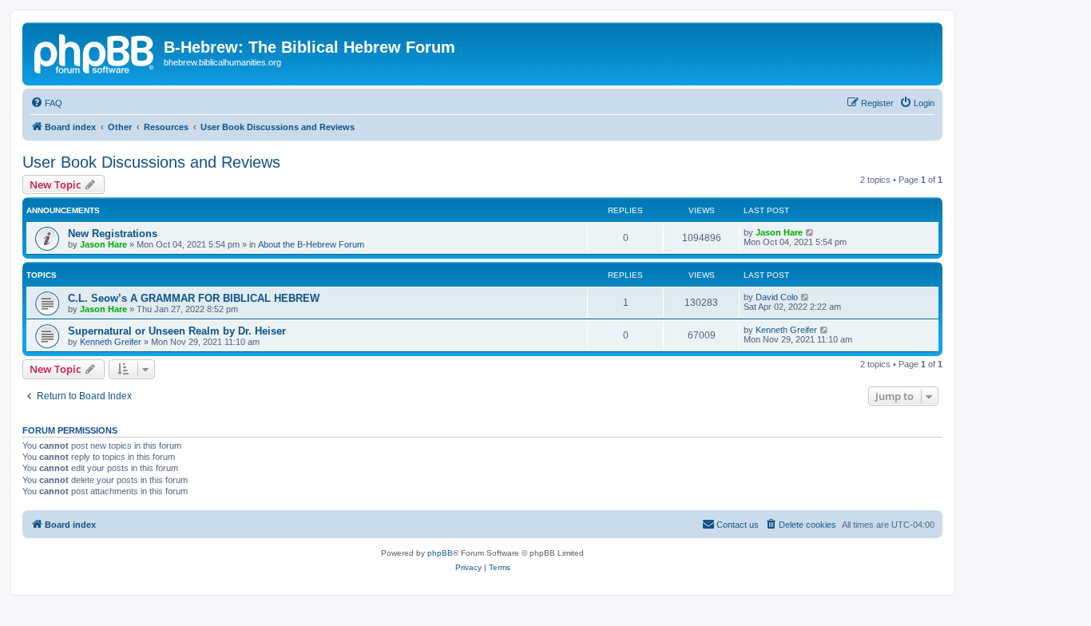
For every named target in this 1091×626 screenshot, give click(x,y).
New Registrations (112, 234)
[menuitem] (46, 103)
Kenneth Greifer (110, 342)
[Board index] (95, 51)
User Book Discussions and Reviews (151, 162)
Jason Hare (103, 244)
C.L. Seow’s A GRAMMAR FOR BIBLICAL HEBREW (193, 298)
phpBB (440, 553)
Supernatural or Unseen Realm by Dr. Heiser (177, 331)
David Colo (777, 297)
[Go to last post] (810, 232)
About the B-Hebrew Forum (311, 244)
